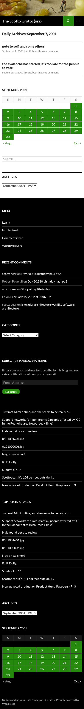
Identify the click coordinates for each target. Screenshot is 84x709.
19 (42, 124)
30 (8, 137)
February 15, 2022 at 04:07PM (30, 297)
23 (8, 130)
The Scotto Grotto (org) (22, 21)
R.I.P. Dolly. (9, 462)
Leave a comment (49, 51)
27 (53, 130)
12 (42, 118)
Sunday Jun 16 (11, 469)
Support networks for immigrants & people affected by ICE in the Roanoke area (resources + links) (41, 421)
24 (19, 130)
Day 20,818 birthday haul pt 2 (41, 273)
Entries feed (10, 230)
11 (30, 118)
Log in (6, 222)
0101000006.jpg (13, 446)
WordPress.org (12, 245)
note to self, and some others (23, 46)
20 (53, 124)
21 (64, 124)
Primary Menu (79, 21)
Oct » (77, 143)
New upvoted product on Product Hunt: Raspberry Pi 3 (39, 485)
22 (76, 124)
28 (64, 130)
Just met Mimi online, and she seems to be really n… (36, 412)
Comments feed (12, 238)
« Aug (7, 143)
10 (19, 118)
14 (64, 118)
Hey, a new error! (13, 454)
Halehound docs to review (19, 431)
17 (19, 124)
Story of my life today (35, 289)
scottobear (31, 51)
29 (76, 130)
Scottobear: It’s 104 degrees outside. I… (28, 477)
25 (30, 130)
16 (8, 124)
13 (53, 118)
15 (76, 118)
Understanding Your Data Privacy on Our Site (27, 700)
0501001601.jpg (13, 439)
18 (30, 124)
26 (42, 130)
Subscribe (11, 391)
